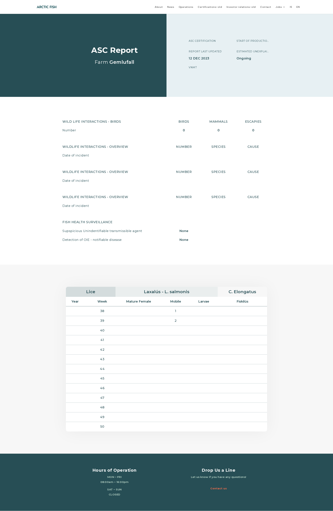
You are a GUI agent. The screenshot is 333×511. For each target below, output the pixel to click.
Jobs (279, 7)
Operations (186, 7)
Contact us (218, 488)
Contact (265, 7)
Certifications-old (210, 7)
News (170, 7)
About (159, 7)
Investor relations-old (241, 7)
